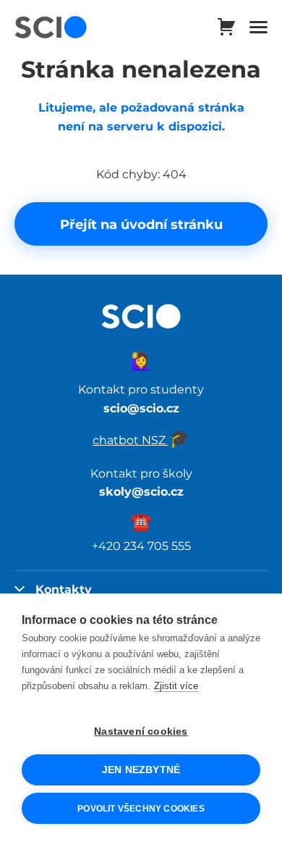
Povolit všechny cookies (141, 809)
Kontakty (63, 589)
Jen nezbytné (141, 769)
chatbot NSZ (141, 439)
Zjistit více (176, 685)
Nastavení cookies (140, 731)
